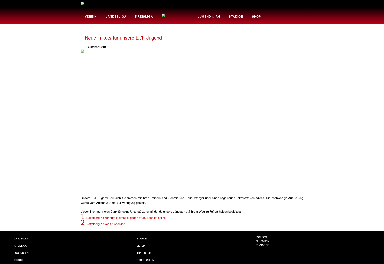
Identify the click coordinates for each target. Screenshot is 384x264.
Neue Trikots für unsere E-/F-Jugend (123, 37)
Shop (256, 16)
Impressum (144, 252)
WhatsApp (262, 244)
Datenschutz (145, 260)
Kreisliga (144, 16)
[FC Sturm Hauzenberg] (95, 4)
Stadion (236, 16)
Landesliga (115, 16)
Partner (19, 260)
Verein (91, 16)
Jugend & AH (209, 16)
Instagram (262, 240)
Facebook (261, 237)
